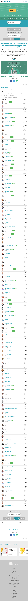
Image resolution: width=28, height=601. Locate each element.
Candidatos (19, 18)
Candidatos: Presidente (14, 578)
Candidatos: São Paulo (14, 580)
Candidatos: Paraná (14, 584)
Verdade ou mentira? (14, 575)
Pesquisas (24, 25)
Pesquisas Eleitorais (14, 574)
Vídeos (14, 594)
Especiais (14, 591)
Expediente (14, 597)
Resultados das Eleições (14, 572)
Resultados (11, 18)
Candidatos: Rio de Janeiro (14, 581)
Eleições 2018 (8, 1)
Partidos (14, 586)
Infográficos (14, 593)
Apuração (5, 25)
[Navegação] (1, 18)
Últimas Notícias (14, 570)
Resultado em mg (14, 526)
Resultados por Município (14, 6)
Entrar (26, 1)
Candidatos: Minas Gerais (14, 583)
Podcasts (14, 596)
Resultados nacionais (14, 529)
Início (5, 18)
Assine (14, 590)
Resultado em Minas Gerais (14, 29)
